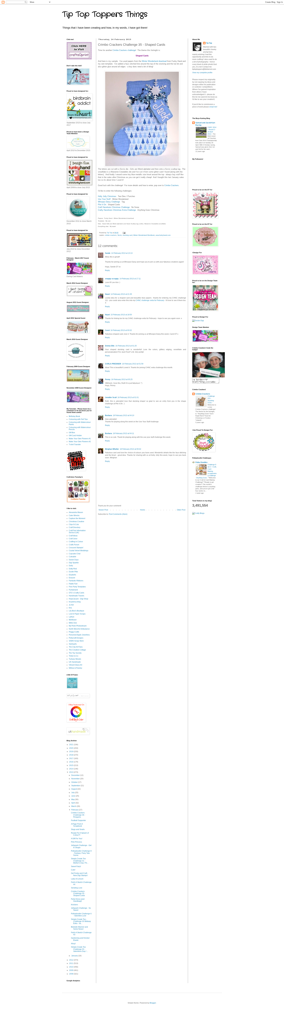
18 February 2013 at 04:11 (123, 433)
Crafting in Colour (76, 542)
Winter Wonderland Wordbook (144, 235)
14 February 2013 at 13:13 (122, 253)
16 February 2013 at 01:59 (132, 364)
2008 (71, 974)
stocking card (127, 235)
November (75, 779)
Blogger (153, 1003)
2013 (71, 772)
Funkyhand (73, 590)
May (73, 799)
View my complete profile (202, 73)
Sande (107, 253)
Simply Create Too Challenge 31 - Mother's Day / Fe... (79, 861)
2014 (71, 769)
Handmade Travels (76, 596)
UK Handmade (75, 662)
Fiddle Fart (73, 584)
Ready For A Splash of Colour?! (80, 834)
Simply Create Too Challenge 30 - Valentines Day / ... (79, 949)
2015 (71, 765)
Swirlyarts (73, 644)
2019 (71, 751)
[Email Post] (124, 233)
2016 (71, 762)
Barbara (108, 415)
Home (142, 510)
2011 (71, 963)
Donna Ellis (109, 346)
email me (213, 107)
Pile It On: (102, 204)
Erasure (72, 578)
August (74, 789)
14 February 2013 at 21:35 (121, 294)
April (73, 803)
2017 (71, 758)
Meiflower (73, 620)
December (75, 775)
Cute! (73, 870)
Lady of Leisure (77, 879)
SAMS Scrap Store (76, 641)
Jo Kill (71, 605)
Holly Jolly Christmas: (107, 196)
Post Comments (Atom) (118, 514)
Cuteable (72, 557)
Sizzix (119, 235)
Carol (107, 330)
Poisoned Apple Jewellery (79, 635)
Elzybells (72, 575)
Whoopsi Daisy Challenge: (110, 202)
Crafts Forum (74, 545)
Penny (107, 379)
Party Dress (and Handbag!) (77, 900)
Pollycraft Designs (76, 638)
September (76, 786)
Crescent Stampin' (76, 548)
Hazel (107, 294)
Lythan (71, 617)
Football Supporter (78, 820)
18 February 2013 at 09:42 (130, 449)
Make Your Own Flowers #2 (80, 442)
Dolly (71, 566)
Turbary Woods (75, 659)
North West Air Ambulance (79, 629)
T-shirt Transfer (75, 444)
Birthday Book (74, 416)
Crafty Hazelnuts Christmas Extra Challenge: (117, 210)
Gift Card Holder (75, 435)
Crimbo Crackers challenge (124, 50)
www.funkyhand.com (163, 235)
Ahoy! (73, 944)
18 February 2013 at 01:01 (128, 397)
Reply (107, 270)
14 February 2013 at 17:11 (130, 279)
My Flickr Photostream (78, 626)
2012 (71, 960)
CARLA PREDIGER (113, 364)
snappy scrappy (112, 279)
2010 (71, 967)
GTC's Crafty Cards (76, 593)
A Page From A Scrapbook (77, 825)
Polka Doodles (201, 462)
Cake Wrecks (74, 515)
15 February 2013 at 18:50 (121, 315)
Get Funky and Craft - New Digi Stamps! (79, 874)
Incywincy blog (75, 602)
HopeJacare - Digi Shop (78, 599)
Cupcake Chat (74, 554)
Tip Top (209, 43)
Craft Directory (74, 527)
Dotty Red (73, 569)
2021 (71, 745)
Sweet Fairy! (76, 866)
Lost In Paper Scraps (77, 614)
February (75, 810)
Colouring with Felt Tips (78, 419)
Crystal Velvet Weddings (78, 551)
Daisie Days (74, 560)
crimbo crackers (111, 235)
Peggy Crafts (74, 632)
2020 (71, 748)
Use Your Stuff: (104, 199)
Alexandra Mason (76, 512)
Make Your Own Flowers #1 (80, 439)
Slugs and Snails (78, 829)
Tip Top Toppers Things (104, 14)
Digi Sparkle (74, 563)
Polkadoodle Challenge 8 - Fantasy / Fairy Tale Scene (81, 853)
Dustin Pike (73, 572)
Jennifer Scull (111, 397)
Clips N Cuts (74, 524)
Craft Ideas (73, 536)
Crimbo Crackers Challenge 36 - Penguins (78, 815)
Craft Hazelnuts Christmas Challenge (114, 207)
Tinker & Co (73, 656)
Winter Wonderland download (154, 61)
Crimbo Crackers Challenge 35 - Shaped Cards (78, 893)
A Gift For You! (76, 839)
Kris (70, 608)
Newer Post (103, 510)
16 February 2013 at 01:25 (126, 346)
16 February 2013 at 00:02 (121, 330)
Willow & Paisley (75, 668)
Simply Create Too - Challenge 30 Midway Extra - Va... (81, 921)
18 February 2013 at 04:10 (123, 415)
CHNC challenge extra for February (150, 300)
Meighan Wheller (112, 449)
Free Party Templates (77, 587)
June (73, 796)
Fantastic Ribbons (76, 581)
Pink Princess (76, 842)
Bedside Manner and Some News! (79, 928)
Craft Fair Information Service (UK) (77, 531)
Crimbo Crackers (171, 185)
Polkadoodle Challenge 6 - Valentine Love (81, 915)
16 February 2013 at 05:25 (122, 379)
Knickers (74, 905)
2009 (71, 970)
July (73, 793)
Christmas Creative (76, 521)
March (74, 806)
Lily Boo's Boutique (76, 611)
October (74, 782)
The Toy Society (75, 653)
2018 (71, 755)
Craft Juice (73, 539)
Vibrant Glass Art (75, 665)
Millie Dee (73, 623)
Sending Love (76, 888)
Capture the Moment (77, 518)
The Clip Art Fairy (76, 647)
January (74, 956)
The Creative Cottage (77, 650)
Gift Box (72, 433)
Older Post (181, 510)
